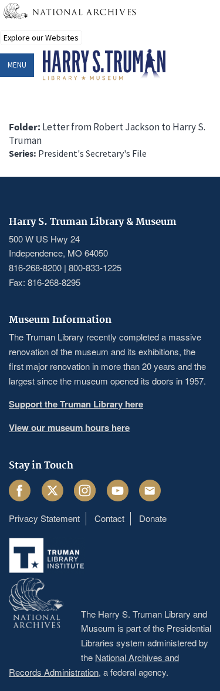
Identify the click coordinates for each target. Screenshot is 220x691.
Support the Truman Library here (76, 403)
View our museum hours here (69, 427)
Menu (17, 65)
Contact (109, 518)
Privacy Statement (44, 518)
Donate (153, 518)
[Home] (104, 65)
